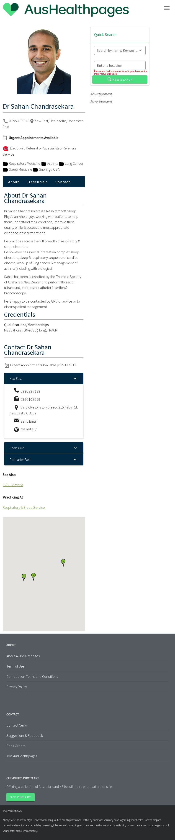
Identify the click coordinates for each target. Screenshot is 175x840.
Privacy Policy (16, 686)
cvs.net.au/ (29, 429)
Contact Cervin (17, 725)
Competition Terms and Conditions (32, 676)
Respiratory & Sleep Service (24, 507)
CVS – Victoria (13, 485)
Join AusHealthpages (21, 756)
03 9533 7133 (19, 120)
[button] (24, 577)
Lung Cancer (73, 163)
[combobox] (120, 50)
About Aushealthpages (23, 656)
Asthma (52, 163)
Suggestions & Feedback (24, 735)
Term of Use (15, 666)
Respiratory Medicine (24, 163)
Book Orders (15, 745)
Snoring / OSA (48, 169)
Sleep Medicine (20, 169)
